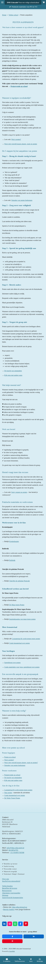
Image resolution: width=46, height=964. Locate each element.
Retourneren (7, 891)
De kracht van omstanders (13, 371)
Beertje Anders (8, 909)
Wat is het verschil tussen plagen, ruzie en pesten (20, 144)
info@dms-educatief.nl (15, 848)
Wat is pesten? (16, 139)
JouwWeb (12, 951)
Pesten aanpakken (26, 15)
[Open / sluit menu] (2, 2)
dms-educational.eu (19, 907)
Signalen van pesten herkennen (21, 200)
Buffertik (12, 560)
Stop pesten (8, 793)
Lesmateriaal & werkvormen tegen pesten (26, 639)
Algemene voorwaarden (11, 893)
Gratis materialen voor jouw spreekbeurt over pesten (21, 667)
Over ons (5, 879)
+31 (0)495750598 (17, 853)
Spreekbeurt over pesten (12, 663)
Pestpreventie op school (19, 86)
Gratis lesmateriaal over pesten (19, 643)
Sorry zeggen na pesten (19, 492)
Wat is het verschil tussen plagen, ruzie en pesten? (21, 763)
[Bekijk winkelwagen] (43, 2)
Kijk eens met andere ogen (13, 375)
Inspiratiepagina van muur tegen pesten (22, 619)
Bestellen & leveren (9, 888)
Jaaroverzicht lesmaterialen (12, 898)
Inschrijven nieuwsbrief (11, 881)
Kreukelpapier (14, 541)
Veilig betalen (7, 886)
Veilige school (13, 15)
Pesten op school (10, 757)
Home (4, 15)
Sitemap (5, 895)
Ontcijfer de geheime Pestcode (19, 581)
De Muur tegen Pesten (16, 605)
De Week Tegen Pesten (12, 798)
